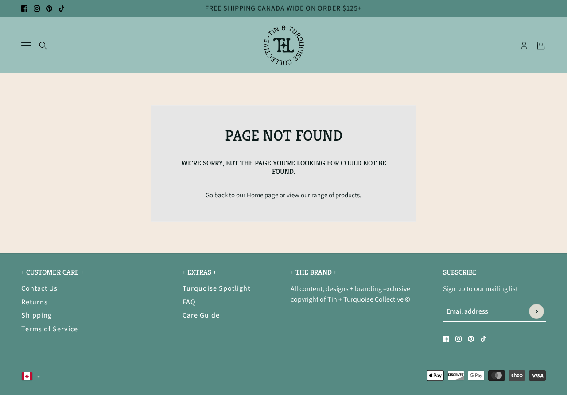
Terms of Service (49, 329)
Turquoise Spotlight (216, 288)
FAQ (189, 302)
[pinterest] (49, 8)
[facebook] (24, 8)
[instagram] (37, 8)
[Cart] (541, 45)
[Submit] (536, 311)
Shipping (36, 315)
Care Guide (201, 315)
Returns (34, 302)
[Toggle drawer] (26, 45)
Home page (262, 195)
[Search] (43, 45)
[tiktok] (61, 8)
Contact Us (39, 288)
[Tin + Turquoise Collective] (284, 45)
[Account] (524, 45)
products (347, 195)
